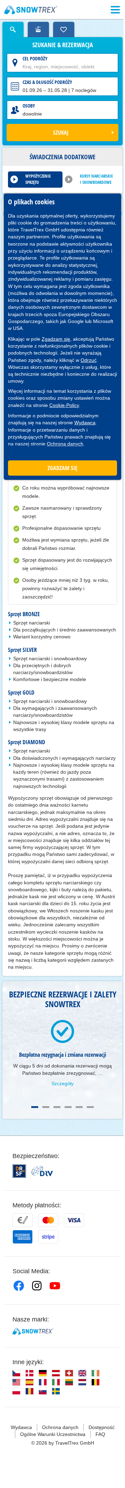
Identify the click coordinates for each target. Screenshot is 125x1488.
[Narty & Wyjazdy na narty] (30, 9)
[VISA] (74, 1220)
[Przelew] (22, 1220)
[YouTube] (55, 1285)
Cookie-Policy (64, 405)
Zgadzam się (56, 339)
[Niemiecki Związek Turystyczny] (42, 1171)
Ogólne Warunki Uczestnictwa (52, 1434)
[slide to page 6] (90, 1107)
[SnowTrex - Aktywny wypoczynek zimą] (32, 1331)
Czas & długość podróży (47, 82)
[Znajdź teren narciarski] (38, 29)
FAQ (100, 1434)
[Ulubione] (63, 29)
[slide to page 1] (34, 1107)
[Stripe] (48, 1237)
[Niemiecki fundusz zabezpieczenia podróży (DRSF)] (19, 1171)
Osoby (29, 105)
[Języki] (16, 1373)
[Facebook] (18, 1285)
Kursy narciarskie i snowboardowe (96, 179)
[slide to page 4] (68, 1107)
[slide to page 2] (45, 1107)
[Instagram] (37, 1285)
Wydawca (84, 422)
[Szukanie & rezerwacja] (13, 29)
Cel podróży (35, 58)
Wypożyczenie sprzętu (38, 179)
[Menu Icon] (115, 9)
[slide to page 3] (56, 1107)
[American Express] (22, 1237)
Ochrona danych (65, 444)
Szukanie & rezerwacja (62, 45)
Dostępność (102, 1427)
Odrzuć (89, 360)
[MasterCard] (48, 1220)
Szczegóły (62, 1083)
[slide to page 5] (79, 1107)
